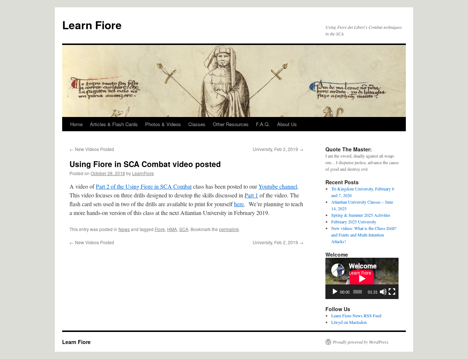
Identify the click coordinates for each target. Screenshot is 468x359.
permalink (229, 229)
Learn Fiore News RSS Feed (356, 315)
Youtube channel (277, 186)
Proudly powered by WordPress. (361, 342)
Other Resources (231, 124)
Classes (196, 124)
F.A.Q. (263, 124)
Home (76, 124)
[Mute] (383, 291)
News (124, 229)
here (239, 204)
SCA (183, 229)
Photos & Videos (163, 124)
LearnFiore (143, 173)
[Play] (335, 291)
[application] (362, 278)
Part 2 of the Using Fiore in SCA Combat (144, 186)
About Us (287, 124)
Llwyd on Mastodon (349, 322)
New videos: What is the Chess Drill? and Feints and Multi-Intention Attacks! (363, 234)
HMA (172, 229)
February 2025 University (353, 221)
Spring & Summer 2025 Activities (360, 215)
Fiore (160, 229)
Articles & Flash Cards (114, 124)
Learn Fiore (92, 25)
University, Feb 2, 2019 (278, 149)
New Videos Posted (91, 149)
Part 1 (251, 195)
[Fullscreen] (392, 291)
